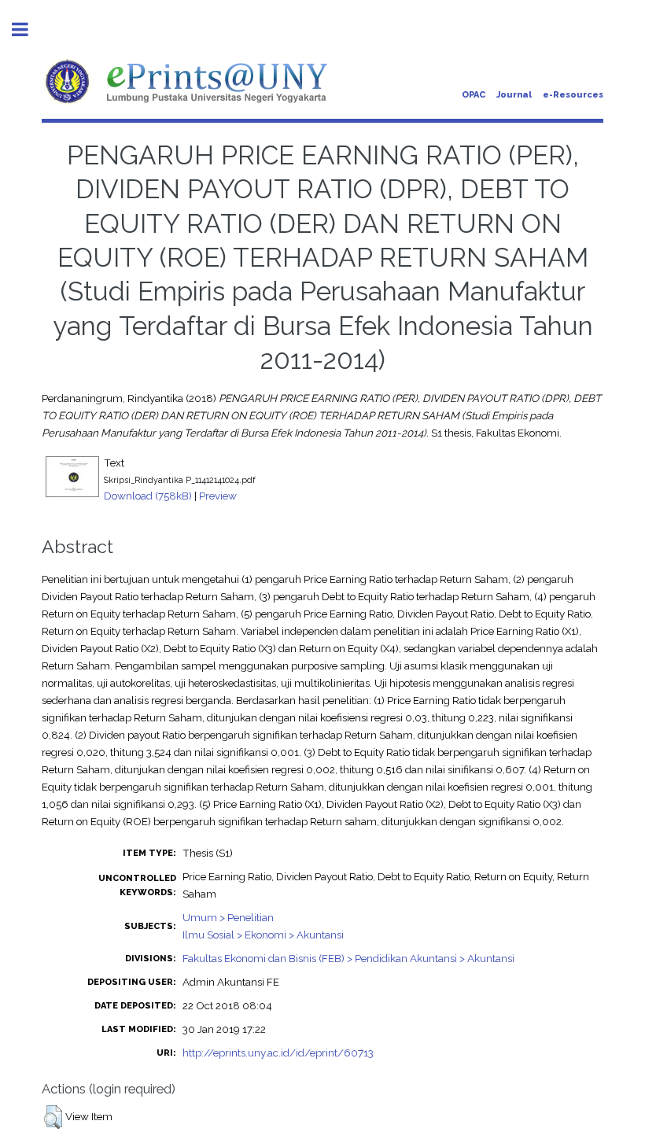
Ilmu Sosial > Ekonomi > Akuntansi (263, 934)
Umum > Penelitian (228, 917)
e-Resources (573, 95)
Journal (514, 95)
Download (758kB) (148, 495)
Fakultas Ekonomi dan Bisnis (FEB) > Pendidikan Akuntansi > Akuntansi (348, 958)
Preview (218, 495)
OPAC (473, 95)
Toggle (28, 29)
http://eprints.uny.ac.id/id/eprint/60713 (278, 1052)
